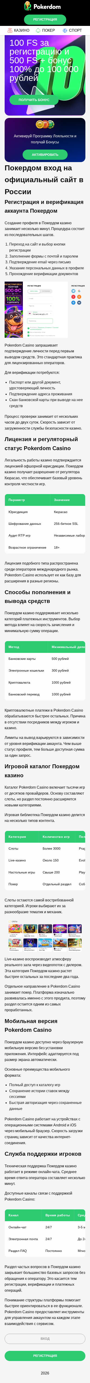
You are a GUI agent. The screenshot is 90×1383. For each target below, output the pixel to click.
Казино (21, 30)
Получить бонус (34, 100)
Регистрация (45, 19)
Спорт (75, 30)
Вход (45, 1338)
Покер (48, 30)
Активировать (45, 155)
